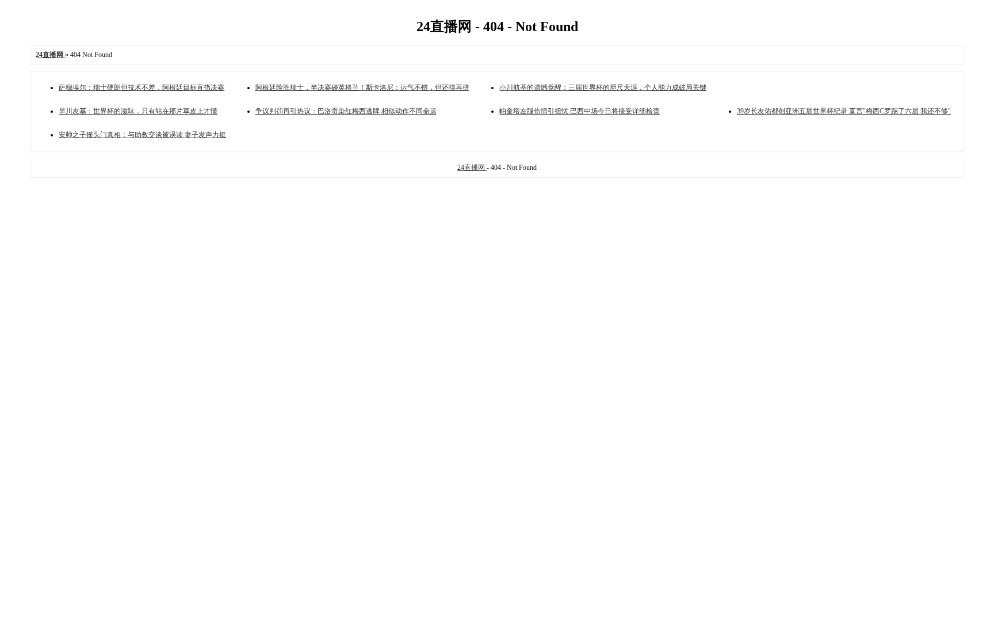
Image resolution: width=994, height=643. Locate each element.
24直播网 (472, 167)
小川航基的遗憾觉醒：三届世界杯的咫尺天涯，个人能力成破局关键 (602, 87)
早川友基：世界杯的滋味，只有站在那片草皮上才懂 (138, 111)
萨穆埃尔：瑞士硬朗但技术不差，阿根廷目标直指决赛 (141, 87)
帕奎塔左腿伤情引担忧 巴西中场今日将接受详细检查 (579, 111)
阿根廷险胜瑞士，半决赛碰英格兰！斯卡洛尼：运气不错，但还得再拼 (362, 87)
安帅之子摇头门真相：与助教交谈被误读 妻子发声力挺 (142, 135)
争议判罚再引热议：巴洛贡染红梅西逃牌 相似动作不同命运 (346, 111)
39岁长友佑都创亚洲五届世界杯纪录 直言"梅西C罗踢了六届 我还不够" (844, 111)
